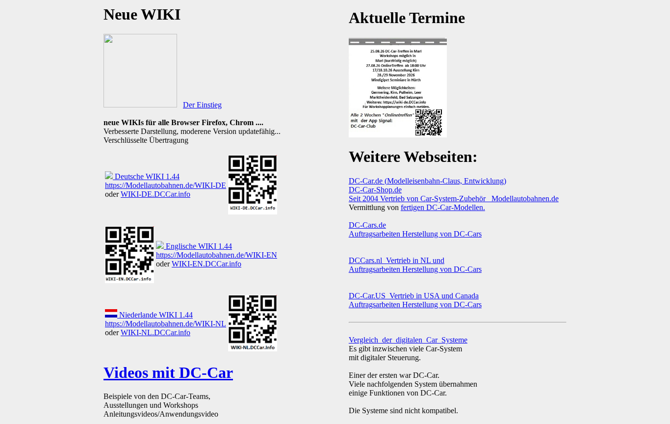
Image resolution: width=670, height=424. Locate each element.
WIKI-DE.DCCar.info (155, 194)
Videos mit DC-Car (168, 372)
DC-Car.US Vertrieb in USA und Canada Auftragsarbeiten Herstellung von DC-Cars (415, 300)
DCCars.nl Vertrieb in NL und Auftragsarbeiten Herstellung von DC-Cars (415, 264)
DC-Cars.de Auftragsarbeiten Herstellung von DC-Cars (415, 229)
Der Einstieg (202, 105)
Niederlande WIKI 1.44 (155, 315)
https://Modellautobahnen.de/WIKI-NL (165, 323)
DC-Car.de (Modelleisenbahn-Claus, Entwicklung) (427, 181)
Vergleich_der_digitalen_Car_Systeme (408, 340)
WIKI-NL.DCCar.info (155, 332)
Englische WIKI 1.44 (198, 246)
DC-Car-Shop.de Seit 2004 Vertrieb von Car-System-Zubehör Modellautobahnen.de (454, 194)
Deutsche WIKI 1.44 (146, 176)
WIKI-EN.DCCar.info (206, 264)
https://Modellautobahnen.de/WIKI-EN (216, 255)
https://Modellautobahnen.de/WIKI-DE (165, 185)
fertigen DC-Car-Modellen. (443, 207)
